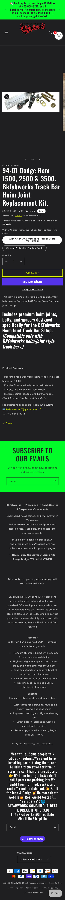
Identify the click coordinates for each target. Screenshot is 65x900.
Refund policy (55, 883)
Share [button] (9, 423)
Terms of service (33, 888)
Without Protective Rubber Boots (24, 248)
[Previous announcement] (5, 9)
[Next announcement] (59, 9)
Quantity (6, 255)
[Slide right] (39, 159)
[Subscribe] (55, 481)
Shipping (18, 215)
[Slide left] (25, 159)
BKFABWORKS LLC (19, 883)
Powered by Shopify (37, 883)
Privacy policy (16, 888)
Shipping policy (51, 888)
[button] (6, 32)
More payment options (32, 289)
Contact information (34, 893)
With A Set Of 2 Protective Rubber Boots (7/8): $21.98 (32, 239)
